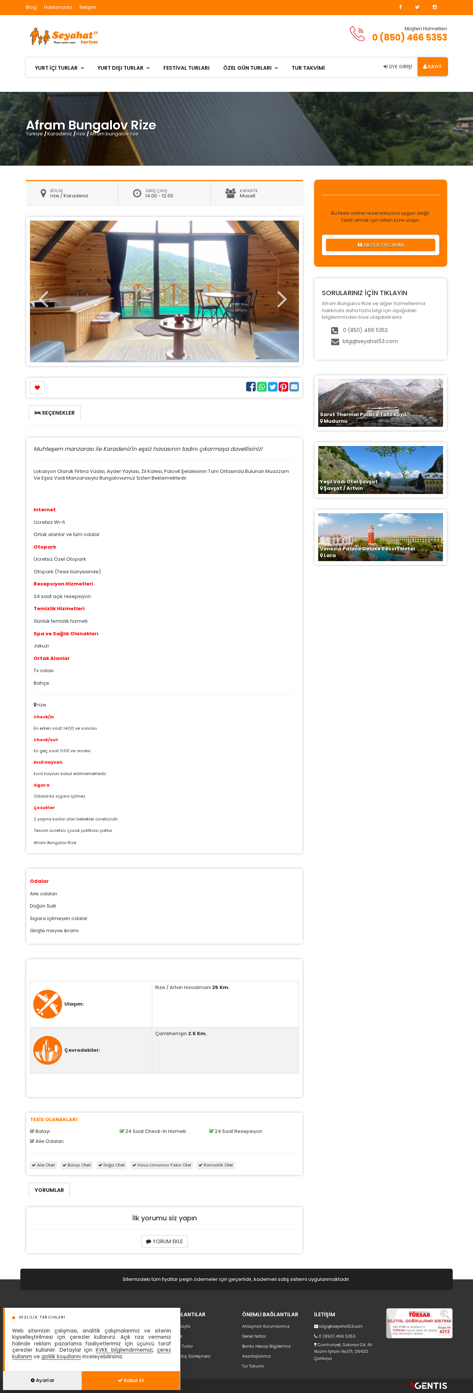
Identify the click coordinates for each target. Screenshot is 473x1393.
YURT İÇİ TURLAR (56, 68)
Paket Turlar (181, 1346)
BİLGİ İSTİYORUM (383, 245)
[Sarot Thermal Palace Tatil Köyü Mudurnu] (380, 402)
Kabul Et (133, 1380)
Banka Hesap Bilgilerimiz (266, 1346)
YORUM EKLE (167, 1241)
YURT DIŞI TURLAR (120, 68)
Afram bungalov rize (114, 133)
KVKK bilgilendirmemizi (124, 1350)
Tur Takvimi (253, 1366)
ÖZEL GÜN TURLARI (247, 68)
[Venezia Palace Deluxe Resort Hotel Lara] (380, 536)
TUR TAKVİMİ (308, 68)
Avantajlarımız (256, 1356)
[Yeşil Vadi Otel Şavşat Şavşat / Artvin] (380, 469)
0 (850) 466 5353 (409, 37)
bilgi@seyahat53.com (370, 341)
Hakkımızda (58, 7)
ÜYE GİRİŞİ (400, 66)
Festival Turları (186, 68)
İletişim (87, 7)
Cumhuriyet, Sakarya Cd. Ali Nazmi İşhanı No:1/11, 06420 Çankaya (343, 1351)
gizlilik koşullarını (61, 1356)
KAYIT (434, 66)
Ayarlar (44, 1380)
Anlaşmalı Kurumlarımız (266, 1326)
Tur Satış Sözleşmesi (190, 1356)
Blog (31, 7)
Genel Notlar (254, 1336)
